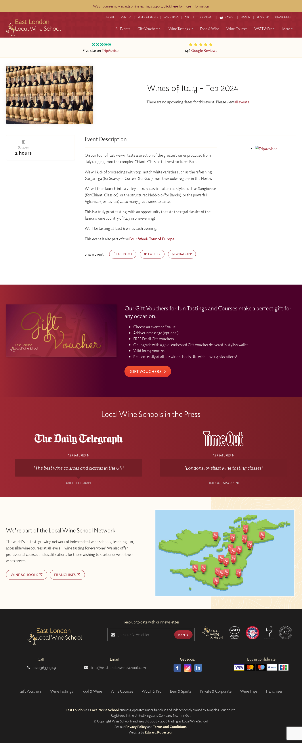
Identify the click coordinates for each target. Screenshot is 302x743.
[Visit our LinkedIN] (198, 668)
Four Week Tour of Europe (151, 238)
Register (262, 17)
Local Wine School (104, 710)
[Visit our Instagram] (187, 668)
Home (110, 17)
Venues (126, 17)
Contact (207, 17)
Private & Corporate (215, 691)
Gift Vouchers (146, 371)
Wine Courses (122, 691)
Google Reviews (204, 50)
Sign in (245, 17)
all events (241, 102)
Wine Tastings (61, 691)
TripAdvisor (111, 50)
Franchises (283, 17)
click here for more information (186, 6)
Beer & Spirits (180, 691)
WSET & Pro (151, 691)
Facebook (123, 254)
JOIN (182, 635)
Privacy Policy (136, 726)
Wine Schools (25, 574)
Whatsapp (183, 254)
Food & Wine (92, 691)
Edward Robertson (159, 732)
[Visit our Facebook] (177, 668)
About (189, 17)
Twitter (153, 254)
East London (75, 710)
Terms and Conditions (170, 726)
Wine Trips (248, 691)
